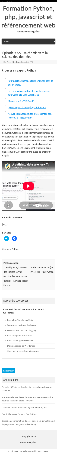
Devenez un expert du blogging (21, 330)
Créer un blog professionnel (20, 340)
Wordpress (43, 451)
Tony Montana (13, 62)
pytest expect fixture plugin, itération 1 (27, 107)
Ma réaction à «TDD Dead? (21, 101)
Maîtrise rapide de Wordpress (21, 346)
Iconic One (13, 451)
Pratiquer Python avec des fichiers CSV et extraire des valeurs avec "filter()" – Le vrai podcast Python (15, 276)
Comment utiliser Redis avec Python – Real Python (24, 407)
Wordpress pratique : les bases (21, 325)
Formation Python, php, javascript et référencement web (28, 17)
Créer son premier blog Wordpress (23, 351)
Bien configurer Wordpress (19, 335)
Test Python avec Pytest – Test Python (19, 414)
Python (15, 249)
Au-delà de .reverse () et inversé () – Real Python (42, 272)
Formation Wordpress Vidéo (20, 320)
